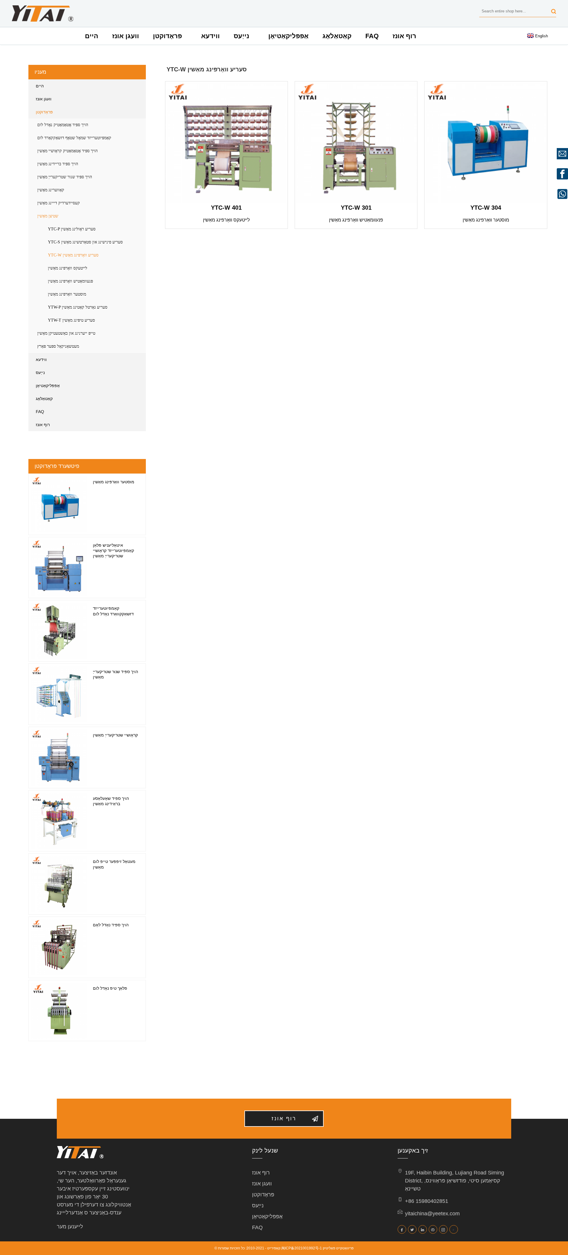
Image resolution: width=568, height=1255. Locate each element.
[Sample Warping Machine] (485, 142)
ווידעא (210, 36)
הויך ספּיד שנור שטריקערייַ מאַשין (64, 177)
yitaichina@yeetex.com (432, 1214)
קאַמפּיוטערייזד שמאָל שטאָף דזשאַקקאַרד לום (74, 138)
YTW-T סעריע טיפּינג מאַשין (71, 320)
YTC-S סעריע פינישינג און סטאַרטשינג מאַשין (85, 242)
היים (91, 36)
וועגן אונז (125, 36)
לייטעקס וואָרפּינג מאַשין (67, 268)
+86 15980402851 (426, 1201)
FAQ (372, 36)
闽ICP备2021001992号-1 (301, 1248)
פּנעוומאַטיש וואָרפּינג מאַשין (70, 281)
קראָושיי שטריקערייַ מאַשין (115, 735)
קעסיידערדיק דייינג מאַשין (58, 203)
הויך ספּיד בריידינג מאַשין (57, 164)
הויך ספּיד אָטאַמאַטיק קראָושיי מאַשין (67, 151)
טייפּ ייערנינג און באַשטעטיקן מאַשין (66, 333)
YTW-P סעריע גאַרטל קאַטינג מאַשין (77, 307)
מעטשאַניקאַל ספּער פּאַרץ (58, 346)
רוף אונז (404, 36)
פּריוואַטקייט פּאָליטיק (338, 1248)
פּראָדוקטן (167, 36)
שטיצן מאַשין (47, 216)
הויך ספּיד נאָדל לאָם (111, 924)
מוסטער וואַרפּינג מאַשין (67, 294)
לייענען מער (70, 1227)
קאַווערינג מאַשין (50, 190)
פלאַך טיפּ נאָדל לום (110, 988)
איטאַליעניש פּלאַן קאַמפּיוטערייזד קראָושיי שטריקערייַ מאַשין (113, 550)
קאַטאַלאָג (336, 36)
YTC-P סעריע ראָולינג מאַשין (72, 229)
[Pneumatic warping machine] (356, 142)
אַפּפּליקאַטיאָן (288, 36)
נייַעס (241, 36)
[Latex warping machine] (226, 142)
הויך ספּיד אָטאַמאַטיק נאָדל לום (62, 125)
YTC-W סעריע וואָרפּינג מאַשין (73, 255)
